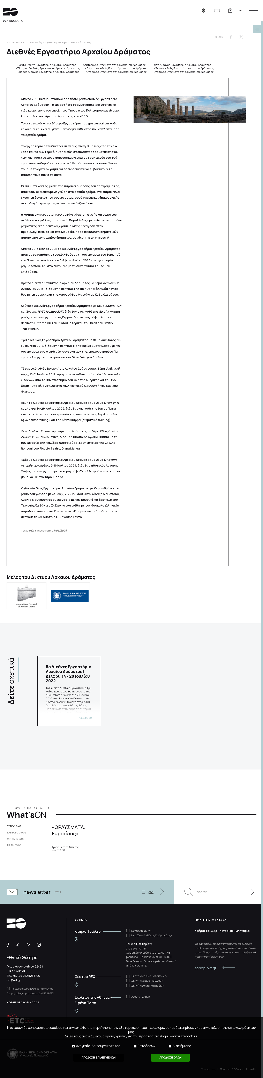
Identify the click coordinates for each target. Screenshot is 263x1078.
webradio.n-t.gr (203, 10)
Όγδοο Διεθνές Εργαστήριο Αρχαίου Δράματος (116, 72)
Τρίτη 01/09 (14, 845)
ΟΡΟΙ (151, 892)
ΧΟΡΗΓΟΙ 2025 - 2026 (23, 1002)
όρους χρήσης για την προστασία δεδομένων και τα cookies (151, 1036)
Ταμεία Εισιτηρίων (139, 944)
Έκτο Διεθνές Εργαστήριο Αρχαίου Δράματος (184, 68)
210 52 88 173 (46, 993)
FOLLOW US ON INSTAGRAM (40, 945)
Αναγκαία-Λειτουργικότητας (98, 1046)
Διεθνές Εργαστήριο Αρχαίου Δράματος (60, 42)
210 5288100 (31, 976)
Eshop (230, 10)
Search (189, 892)
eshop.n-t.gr (205, 967)
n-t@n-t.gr (14, 980)
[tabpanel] (68, 691)
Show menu (257, 29)
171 (145, 948)
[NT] (76, 939)
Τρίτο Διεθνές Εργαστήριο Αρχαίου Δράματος (181, 65)
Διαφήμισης (182, 1046)
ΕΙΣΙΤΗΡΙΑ (217, 10)
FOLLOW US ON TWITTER (19, 945)
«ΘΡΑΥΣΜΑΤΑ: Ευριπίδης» (68, 830)
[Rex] (76, 984)
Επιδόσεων (146, 1046)
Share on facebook (231, 37)
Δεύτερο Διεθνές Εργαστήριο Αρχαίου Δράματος (114, 65)
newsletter (37, 892)
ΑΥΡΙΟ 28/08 (14, 826)
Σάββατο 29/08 (16, 832)
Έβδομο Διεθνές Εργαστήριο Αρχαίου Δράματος (48, 72)
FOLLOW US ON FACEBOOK (9, 945)
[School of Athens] (76, 1011)
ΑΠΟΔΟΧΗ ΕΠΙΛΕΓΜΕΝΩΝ (98, 1057)
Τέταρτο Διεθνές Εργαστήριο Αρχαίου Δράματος (48, 68)
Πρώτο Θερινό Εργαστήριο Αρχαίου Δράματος (46, 65)
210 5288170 (134, 948)
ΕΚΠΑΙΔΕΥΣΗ (16, 42)
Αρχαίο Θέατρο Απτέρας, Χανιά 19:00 (65, 849)
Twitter (241, 37)
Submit (250, 892)
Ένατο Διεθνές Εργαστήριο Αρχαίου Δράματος (183, 72)
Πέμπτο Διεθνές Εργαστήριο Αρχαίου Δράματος (118, 68)
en (240, 10)
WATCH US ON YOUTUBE (30, 945)
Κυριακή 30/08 (15, 839)
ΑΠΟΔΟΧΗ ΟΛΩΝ (170, 1057)
